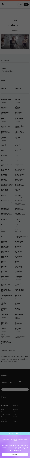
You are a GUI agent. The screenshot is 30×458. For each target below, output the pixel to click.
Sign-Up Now (15, 454)
